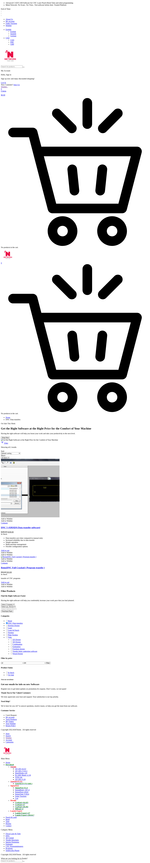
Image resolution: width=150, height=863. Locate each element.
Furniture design (19, 649)
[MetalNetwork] (10, 64)
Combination (17, 644)
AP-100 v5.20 (20, 779)
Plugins (8, 824)
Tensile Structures (12, 840)
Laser (10, 628)
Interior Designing (12, 842)
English (8, 30)
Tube (10, 637)
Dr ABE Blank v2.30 (23, 775)
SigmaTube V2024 (22, 794)
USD (7, 38)
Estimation (17, 647)
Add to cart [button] (5, 550)
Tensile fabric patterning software (25, 651)
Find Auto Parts (7, 611)
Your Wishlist (11, 724)
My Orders (10, 722)
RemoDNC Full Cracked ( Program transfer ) (23, 567)
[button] (6, 519)
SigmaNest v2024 (21, 792)
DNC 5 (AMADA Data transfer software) (20, 527)
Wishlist (8, 26)
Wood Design (18, 654)
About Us (9, 19)
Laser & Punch (13, 630)
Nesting (11, 633)
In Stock (11, 673)
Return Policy (11, 726)
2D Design (17, 640)
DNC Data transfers (15, 623)
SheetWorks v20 (21, 773)
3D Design (17, 642)
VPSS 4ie (18, 777)
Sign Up (16, 85)
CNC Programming (14, 846)
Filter (6, 443)
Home (8, 417)
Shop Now (5, 438)
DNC (8, 836)
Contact (8, 826)
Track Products (11, 719)
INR (12, 42)
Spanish (13, 34)
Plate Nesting (13, 635)
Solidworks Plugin (12, 851)
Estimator (9, 844)
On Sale (11, 675)
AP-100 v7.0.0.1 (21, 771)
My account (10, 21)
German (13, 36)
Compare (4, 523)
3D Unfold (10, 838)
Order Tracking (11, 23)
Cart (16, 798)
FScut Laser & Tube (13, 834)
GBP (12, 44)
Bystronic (9, 848)
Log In (3, 83)
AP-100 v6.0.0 (20, 769)
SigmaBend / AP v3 (22, 790)
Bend (10, 621)
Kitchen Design (14, 626)
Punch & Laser (11, 817)
